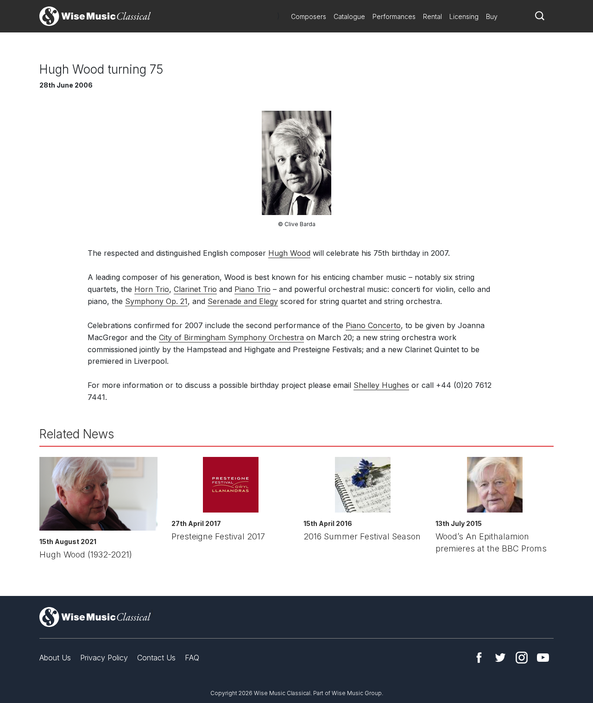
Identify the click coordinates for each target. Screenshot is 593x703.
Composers (308, 16)
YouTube (543, 658)
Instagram (522, 658)
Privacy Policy (104, 657)
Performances (394, 16)
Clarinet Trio (195, 289)
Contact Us (156, 657)
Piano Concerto (373, 325)
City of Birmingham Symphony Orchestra (231, 337)
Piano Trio (252, 289)
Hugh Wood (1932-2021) (85, 554)
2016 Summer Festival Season (362, 536)
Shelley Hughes (381, 385)
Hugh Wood (289, 253)
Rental (432, 16)
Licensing (464, 16)
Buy (492, 16)
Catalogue (349, 16)
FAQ (192, 657)
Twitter (500, 658)
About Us (55, 657)
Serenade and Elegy (243, 301)
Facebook (479, 658)
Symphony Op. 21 (156, 301)
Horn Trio (151, 289)
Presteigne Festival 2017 (218, 536)
